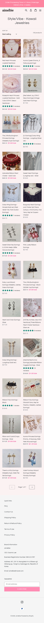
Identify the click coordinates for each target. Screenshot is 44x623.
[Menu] (40, 10)
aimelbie (18, 616)
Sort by (5, 30)
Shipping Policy (10, 517)
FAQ (6, 506)
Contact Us (8, 512)
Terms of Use (9, 529)
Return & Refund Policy (13, 523)
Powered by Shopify (27, 616)
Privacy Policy (9, 535)
